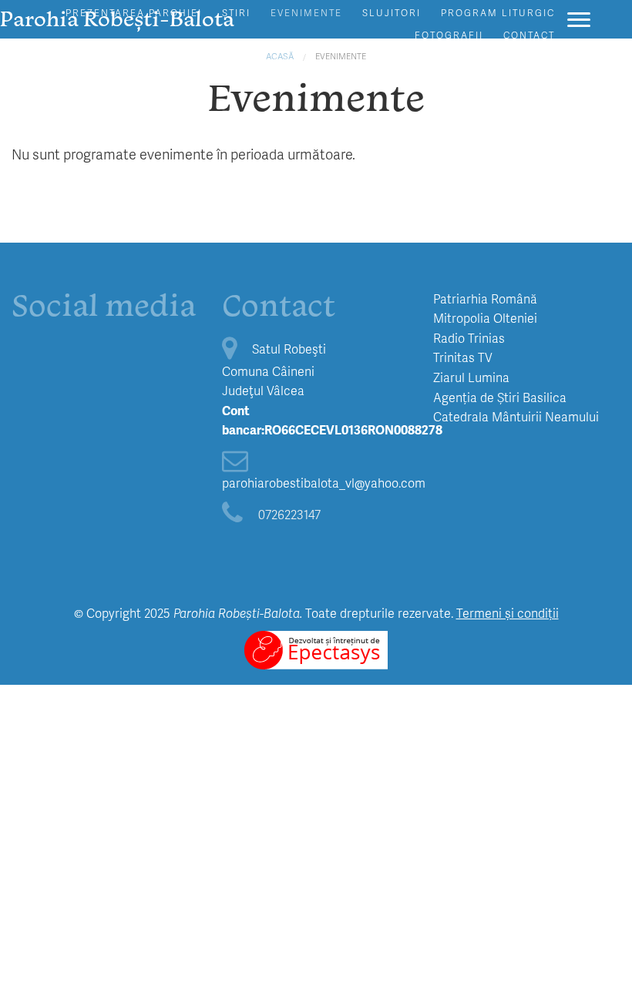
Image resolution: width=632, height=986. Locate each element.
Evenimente (306, 12)
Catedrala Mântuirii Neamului (516, 416)
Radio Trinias (469, 338)
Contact (529, 35)
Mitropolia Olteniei (485, 318)
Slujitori (391, 12)
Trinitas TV (462, 357)
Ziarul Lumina (471, 377)
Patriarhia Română (485, 298)
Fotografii (449, 35)
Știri (236, 12)
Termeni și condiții (507, 613)
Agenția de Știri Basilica (499, 397)
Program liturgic (498, 12)
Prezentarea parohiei (134, 12)
